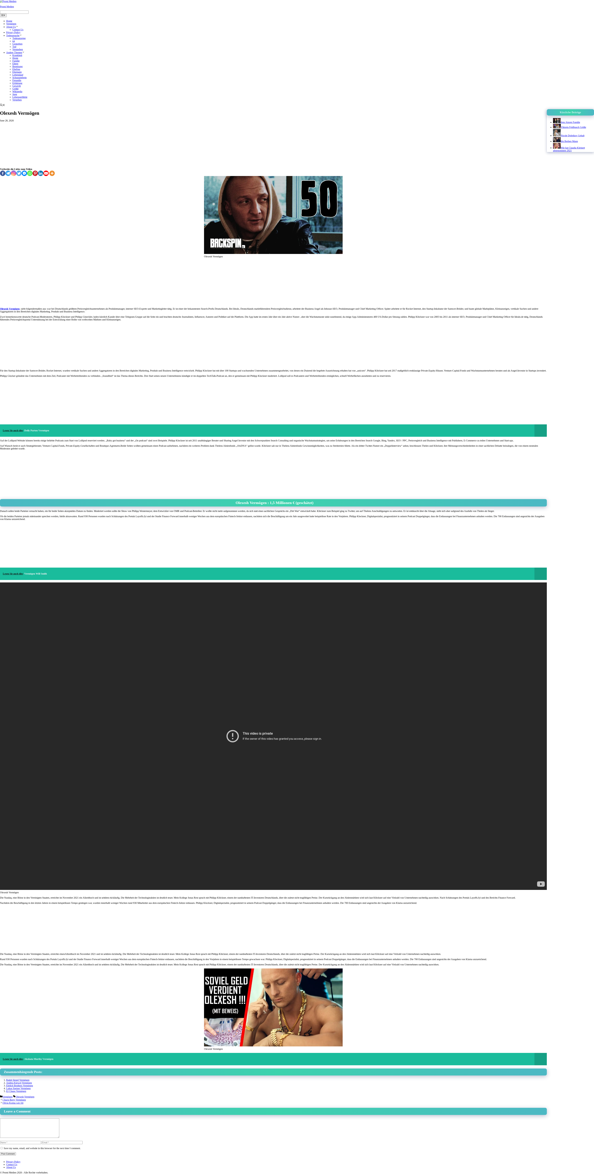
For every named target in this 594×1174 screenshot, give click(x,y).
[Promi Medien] (8, 1)
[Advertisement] (273, 145)
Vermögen (11, 23)
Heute (15, 58)
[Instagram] (13, 173)
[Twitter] (19, 173)
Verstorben (17, 49)
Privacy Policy (13, 32)
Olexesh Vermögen (10, 308)
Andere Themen (14, 52)
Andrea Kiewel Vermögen (19, 1083)
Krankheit (17, 55)
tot (13, 41)
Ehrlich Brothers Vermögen (19, 1085)
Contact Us (17, 29)
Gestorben (17, 44)
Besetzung (17, 66)
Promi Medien (7, 6)
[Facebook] (2, 173)
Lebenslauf (17, 74)
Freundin (16, 80)
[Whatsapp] (29, 173)
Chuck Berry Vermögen (14, 1100)
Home (9, 21)
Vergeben (17, 100)
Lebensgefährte (19, 97)
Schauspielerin (19, 77)
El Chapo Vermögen (16, 1091)
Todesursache (12, 35)
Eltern (15, 63)
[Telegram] (8, 173)
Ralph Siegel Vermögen (17, 1080)
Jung (14, 94)
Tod (14, 46)
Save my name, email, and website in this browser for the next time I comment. (42, 1148)
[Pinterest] (35, 173)
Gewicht (16, 86)
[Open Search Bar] (2, 105)
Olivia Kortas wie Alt (12, 1103)
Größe (15, 88)
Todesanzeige (19, 38)
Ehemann (17, 72)
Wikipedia (17, 91)
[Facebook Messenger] (24, 173)
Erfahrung (17, 83)
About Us (11, 27)
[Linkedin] (40, 173)
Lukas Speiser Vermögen (18, 1088)
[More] (52, 173)
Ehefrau (16, 69)
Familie (16, 61)
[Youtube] (46, 173)
